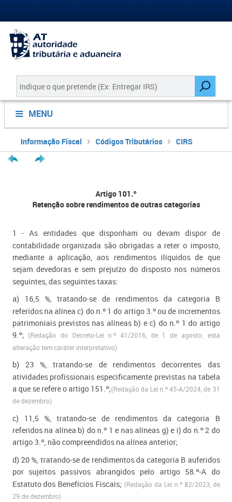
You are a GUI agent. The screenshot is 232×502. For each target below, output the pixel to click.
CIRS (184, 141)
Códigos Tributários (128, 141)
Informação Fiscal (51, 141)
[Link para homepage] (116, 44)
